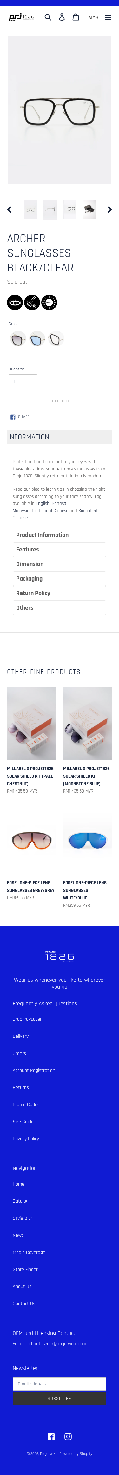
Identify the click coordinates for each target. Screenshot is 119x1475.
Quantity (16, 369)
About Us (22, 1286)
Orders (19, 1053)
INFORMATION (28, 437)
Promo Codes (26, 1104)
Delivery (21, 1036)
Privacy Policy (26, 1139)
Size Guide (23, 1121)
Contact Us (24, 1303)
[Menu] (108, 17)
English (43, 504)
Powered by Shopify (75, 1453)
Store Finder (25, 1269)
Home (18, 1184)
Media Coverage (29, 1252)
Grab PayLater (27, 1019)
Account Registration (34, 1070)
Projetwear (49, 1453)
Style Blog (23, 1218)
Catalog (21, 1201)
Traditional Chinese (50, 511)
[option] (30, 209)
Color (13, 324)
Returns (21, 1087)
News (18, 1235)
